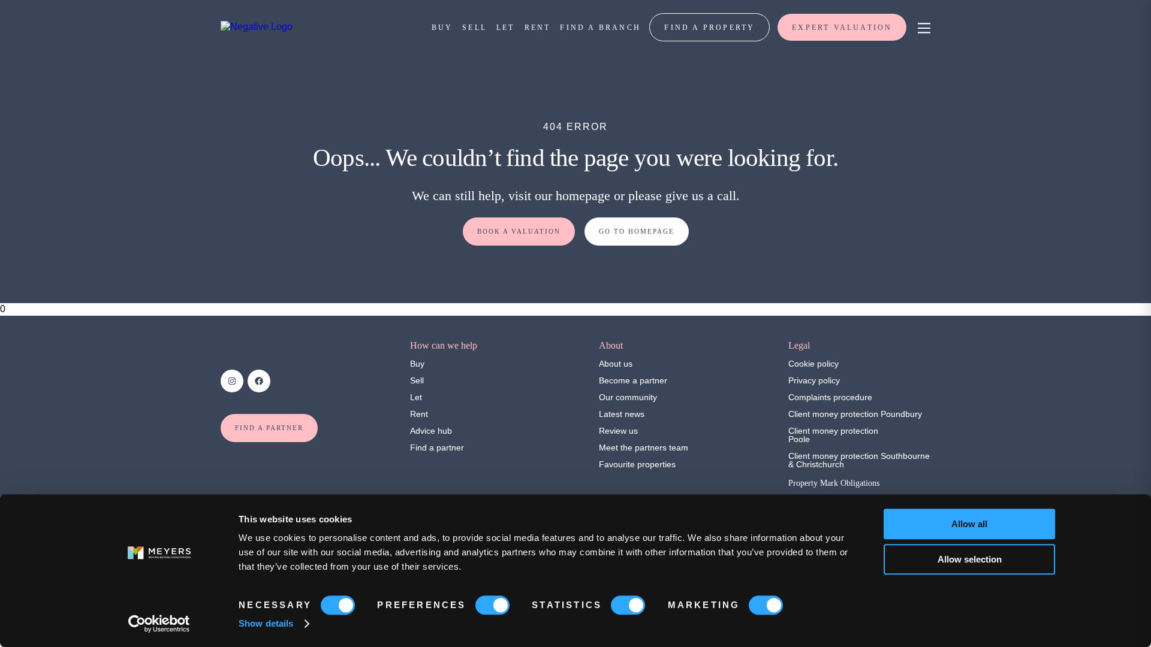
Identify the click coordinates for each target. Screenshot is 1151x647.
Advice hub (431, 431)
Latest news (621, 414)
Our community (628, 397)
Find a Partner (269, 427)
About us (615, 363)
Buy (417, 363)
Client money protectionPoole (833, 435)
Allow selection (970, 559)
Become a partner (633, 380)
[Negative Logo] (257, 27)
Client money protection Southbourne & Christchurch (859, 460)
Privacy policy (814, 380)
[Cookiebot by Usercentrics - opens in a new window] (159, 624)
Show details (266, 623)
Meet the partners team (643, 447)
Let (416, 397)
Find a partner (437, 447)
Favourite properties (637, 464)
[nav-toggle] (922, 27)
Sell (417, 380)
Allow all (969, 524)
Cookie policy (813, 363)
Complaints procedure (830, 397)
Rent (419, 414)
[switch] (492, 605)
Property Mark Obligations (833, 483)
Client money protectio (830, 414)
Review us (618, 431)
